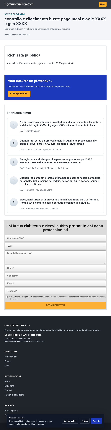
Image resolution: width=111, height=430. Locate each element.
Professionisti (10, 357)
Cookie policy (70, 421)
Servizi (7, 361)
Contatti (8, 390)
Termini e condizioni (14, 395)
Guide (7, 381)
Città (6, 366)
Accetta (96, 421)
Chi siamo (9, 386)
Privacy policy (11, 410)
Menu (102, 4)
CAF (19, 35)
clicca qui (13, 299)
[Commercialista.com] (19, 4)
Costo (13, 35)
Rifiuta (85, 421)
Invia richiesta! (55, 305)
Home (6, 35)
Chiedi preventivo (19, 93)
